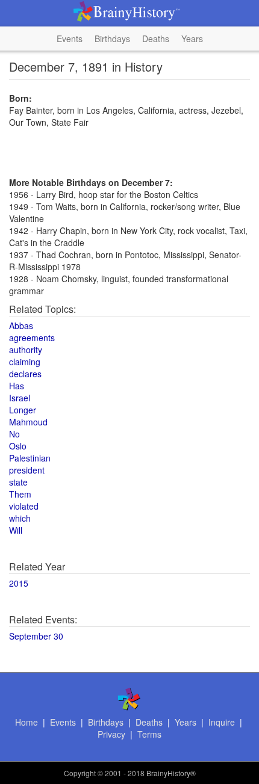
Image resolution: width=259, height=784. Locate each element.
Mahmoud (28, 422)
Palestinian (30, 458)
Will (15, 530)
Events (70, 38)
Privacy (111, 734)
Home (26, 722)
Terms (149, 734)
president (27, 470)
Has (16, 386)
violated (24, 506)
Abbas (21, 325)
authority (25, 350)
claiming (24, 362)
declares (25, 374)
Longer (22, 410)
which (20, 518)
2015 (18, 583)
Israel (19, 398)
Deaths (155, 38)
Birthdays (112, 38)
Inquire (221, 722)
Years (192, 38)
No (14, 434)
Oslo (18, 446)
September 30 (36, 636)
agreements (32, 338)
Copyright (80, 773)
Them (20, 494)
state (18, 482)
